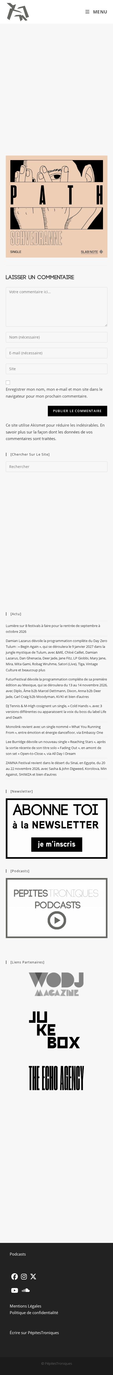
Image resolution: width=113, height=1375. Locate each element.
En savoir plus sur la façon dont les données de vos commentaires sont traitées (55, 431)
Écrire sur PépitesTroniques (34, 1332)
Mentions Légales (25, 1306)
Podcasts (18, 1254)
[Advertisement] (56, 83)
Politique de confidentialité (34, 1312)
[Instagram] (24, 1276)
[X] (33, 1276)
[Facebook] (14, 1276)
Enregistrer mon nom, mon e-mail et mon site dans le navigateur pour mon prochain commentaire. (54, 393)
